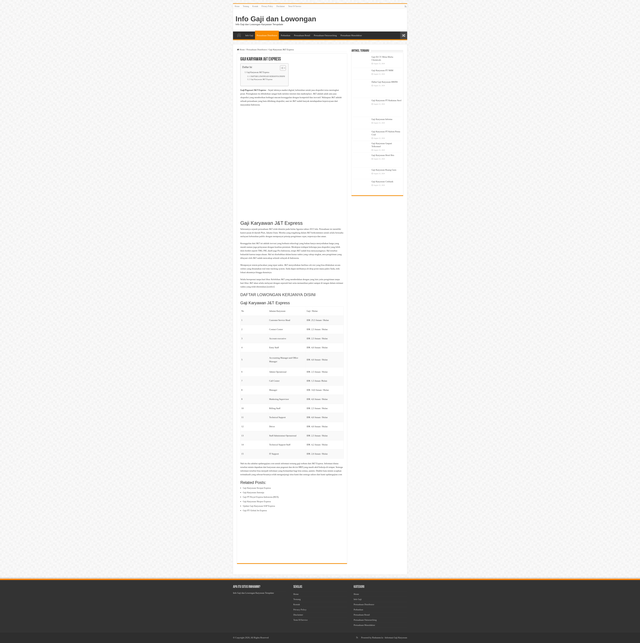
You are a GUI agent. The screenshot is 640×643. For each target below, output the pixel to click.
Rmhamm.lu (377, 637)
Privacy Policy (267, 6)
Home (237, 6)
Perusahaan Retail (302, 35)
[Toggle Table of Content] (281, 68)
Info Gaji (249, 35)
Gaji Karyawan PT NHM (382, 70)
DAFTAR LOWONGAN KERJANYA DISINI (267, 76)
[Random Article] (403, 35)
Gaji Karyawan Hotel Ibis (383, 155)
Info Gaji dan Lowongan (276, 19)
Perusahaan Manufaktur (351, 35)
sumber (270, 286)
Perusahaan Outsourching (325, 35)
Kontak (255, 6)
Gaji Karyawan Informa (382, 119)
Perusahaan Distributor (267, 35)
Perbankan (285, 35)
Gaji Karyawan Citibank (382, 181)
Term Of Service (294, 6)
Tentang (246, 6)
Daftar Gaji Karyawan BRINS (385, 82)
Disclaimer (280, 6)
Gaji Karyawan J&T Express (257, 72)
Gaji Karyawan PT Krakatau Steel (387, 100)
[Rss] (405, 6)
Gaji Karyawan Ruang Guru (384, 170)
